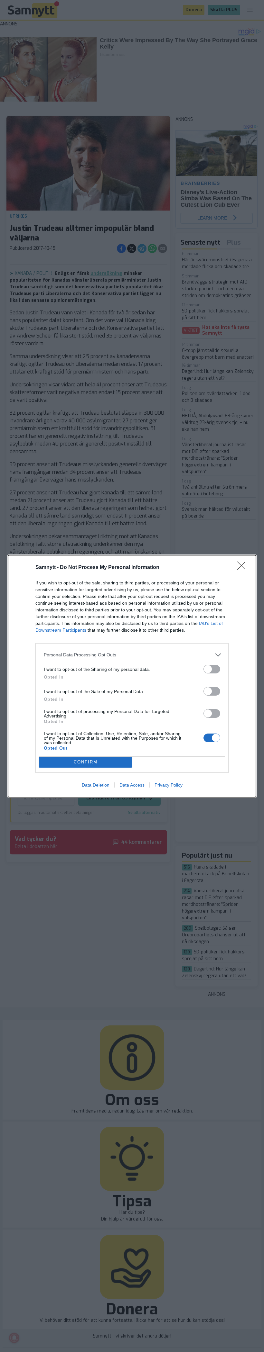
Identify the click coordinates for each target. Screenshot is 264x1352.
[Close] (243, 568)
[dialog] (132, 676)
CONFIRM (86, 762)
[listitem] (132, 655)
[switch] (211, 669)
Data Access (132, 785)
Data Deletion (95, 785)
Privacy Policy (169, 785)
